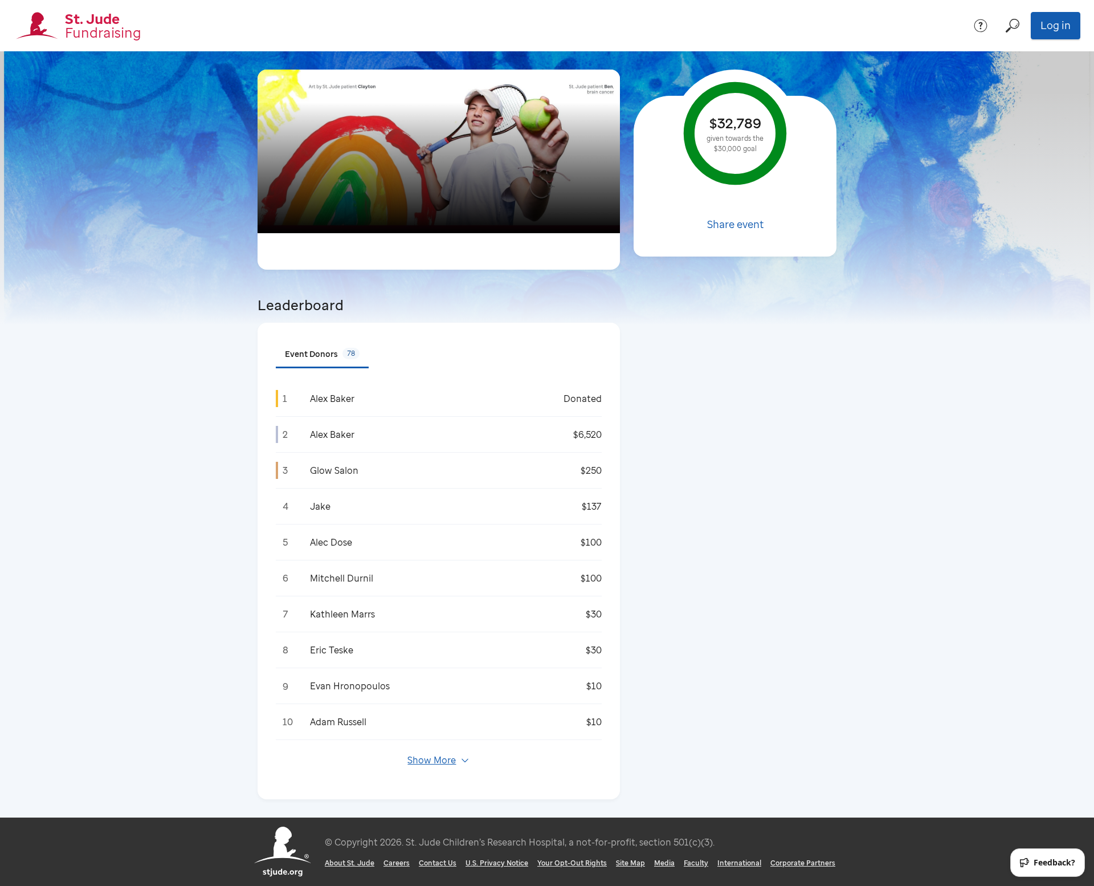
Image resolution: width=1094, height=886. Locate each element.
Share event (735, 224)
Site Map (630, 863)
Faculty (696, 863)
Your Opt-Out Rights (572, 863)
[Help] (980, 25)
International (739, 863)
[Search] (1012, 25)
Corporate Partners (802, 863)
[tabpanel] (439, 581)
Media (664, 863)
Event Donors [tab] (320, 353)
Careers (396, 863)
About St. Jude (349, 863)
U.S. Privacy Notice (497, 863)
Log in (1055, 25)
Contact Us (437, 863)
